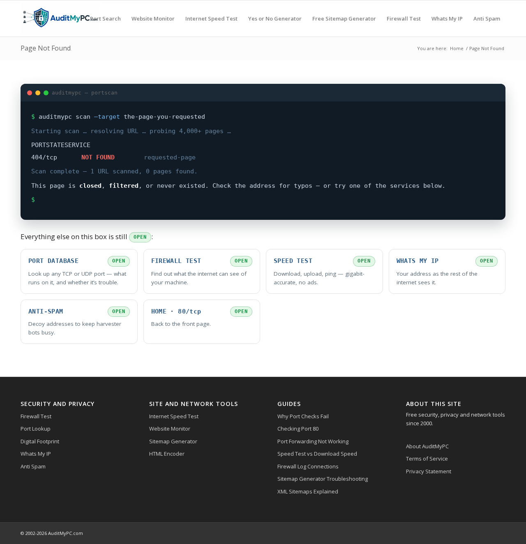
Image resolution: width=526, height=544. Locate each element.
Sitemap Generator (173, 441)
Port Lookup (36, 428)
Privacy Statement (428, 471)
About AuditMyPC (427, 446)
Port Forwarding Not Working (312, 441)
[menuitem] (105, 18)
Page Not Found (46, 48)
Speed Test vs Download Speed (317, 453)
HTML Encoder (167, 453)
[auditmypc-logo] (60, 18)
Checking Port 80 (297, 428)
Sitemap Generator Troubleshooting (322, 478)
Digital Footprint (40, 441)
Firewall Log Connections (308, 466)
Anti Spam (33, 466)
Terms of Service (427, 458)
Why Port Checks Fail (303, 416)
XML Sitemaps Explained (307, 491)
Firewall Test (36, 416)
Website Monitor (169, 428)
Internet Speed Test (173, 416)
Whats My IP (36, 453)
